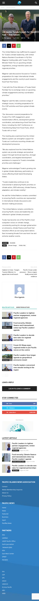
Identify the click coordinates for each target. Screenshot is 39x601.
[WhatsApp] (18, 46)
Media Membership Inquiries (12, 490)
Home (3, 7)
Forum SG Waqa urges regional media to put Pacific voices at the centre (25, 347)
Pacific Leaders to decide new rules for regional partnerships (24, 337)
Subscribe (32, 412)
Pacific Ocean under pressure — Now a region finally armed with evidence (28, 273)
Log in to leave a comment (19, 388)
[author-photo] (20, 294)
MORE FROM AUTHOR (23, 307)
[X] (9, 46)
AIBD (3, 593)
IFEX (3, 550)
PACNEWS (12, 243)
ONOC (4, 581)
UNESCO (5, 584)
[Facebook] (4, 46)
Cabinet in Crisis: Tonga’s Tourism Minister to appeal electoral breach (10, 272)
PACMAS (5, 560)
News (13, 28)
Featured (5, 514)
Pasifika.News (7, 523)
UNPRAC (5, 538)
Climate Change (12, 245)
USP (3, 575)
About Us (5, 493)
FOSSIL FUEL (22, 245)
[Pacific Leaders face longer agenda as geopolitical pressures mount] (7, 357)
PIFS (3, 535)
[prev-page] (3, 375)
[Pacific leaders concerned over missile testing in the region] (7, 367)
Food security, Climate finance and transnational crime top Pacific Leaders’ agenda (24, 456)
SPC (3, 578)
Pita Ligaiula (7, 38)
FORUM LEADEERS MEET (7, 327)
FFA (3, 572)
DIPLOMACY (6, 318)
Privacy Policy (6, 496)
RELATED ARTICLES (8, 307)
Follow (33, 408)
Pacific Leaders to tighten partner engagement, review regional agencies (25, 315)
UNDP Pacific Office (8, 541)
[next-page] (6, 375)
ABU (3, 590)
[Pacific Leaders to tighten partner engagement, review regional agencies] (7, 315)
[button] (3, 3)
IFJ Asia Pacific (7, 587)
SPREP (4, 557)
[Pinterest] (14, 46)
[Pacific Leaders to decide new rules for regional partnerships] (7, 337)
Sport (4, 520)
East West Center (8, 554)
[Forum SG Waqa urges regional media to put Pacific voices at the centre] (7, 347)
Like (34, 403)
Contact (4, 487)
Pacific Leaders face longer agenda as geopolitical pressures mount (25, 357)
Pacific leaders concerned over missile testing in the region (24, 367)
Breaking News (11, 7)
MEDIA (4, 350)
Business (5, 517)
